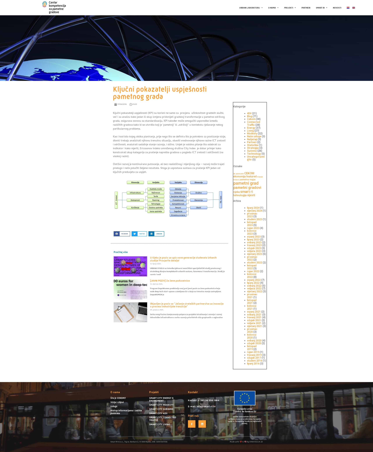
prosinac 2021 (252, 296)
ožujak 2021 (254, 320)
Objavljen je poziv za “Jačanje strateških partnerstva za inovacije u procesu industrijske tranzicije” (187, 305)
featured (251, 176)
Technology (254, 153)
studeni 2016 (254, 360)
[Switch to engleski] (353, 8)
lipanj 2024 (253, 207)
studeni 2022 (254, 262)
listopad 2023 (251, 224)
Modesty (252, 133)
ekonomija (239, 176)
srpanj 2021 (254, 311)
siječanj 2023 (254, 253)
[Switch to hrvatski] (348, 8)
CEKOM (249, 173)
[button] (122, 233)
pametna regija (247, 179)
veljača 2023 (254, 251)
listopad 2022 (251, 267)
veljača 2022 (254, 288)
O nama (115, 392)
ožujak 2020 (254, 343)
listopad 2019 (251, 348)
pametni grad (245, 183)
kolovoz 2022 (251, 275)
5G (234, 174)
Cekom (251, 119)
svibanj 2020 (254, 340)
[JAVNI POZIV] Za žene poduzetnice (170, 280)
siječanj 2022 (254, 291)
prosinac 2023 (252, 215)
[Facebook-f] (191, 424)
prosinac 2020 (252, 330)
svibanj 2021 (254, 314)
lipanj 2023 (253, 239)
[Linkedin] (202, 424)
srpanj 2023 (254, 236)
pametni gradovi (247, 187)
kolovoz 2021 (251, 307)
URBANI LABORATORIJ (249, 7)
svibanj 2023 (254, 242)
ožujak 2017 (254, 357)
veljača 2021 (254, 323)
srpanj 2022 (254, 279)
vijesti (251, 195)
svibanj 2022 (254, 285)
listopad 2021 (251, 302)
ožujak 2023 (254, 248)
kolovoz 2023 (251, 232)
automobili (240, 174)
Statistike (252, 145)
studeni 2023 (254, 219)
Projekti (154, 392)
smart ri (246, 191)
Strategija (253, 147)
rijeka (236, 191)
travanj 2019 (254, 354)
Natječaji (252, 139)
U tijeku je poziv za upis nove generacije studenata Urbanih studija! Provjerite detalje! (183, 259)
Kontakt (193, 392)
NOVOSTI (337, 7)
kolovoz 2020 (251, 336)
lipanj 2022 (253, 282)
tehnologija (240, 195)
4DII (249, 113)
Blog (249, 116)
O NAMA (272, 7)
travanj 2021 (254, 317)
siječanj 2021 (254, 326)
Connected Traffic (253, 123)
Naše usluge (254, 136)
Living (250, 130)
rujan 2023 (253, 227)
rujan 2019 (253, 351)
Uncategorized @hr (255, 158)
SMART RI (320, 7)
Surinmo (252, 150)
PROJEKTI (288, 7)
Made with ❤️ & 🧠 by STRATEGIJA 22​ (246, 441)
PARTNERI (305, 7)
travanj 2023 (254, 245)
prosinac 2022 (252, 258)
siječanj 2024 (254, 210)
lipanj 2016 (253, 363)
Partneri (252, 142)
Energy (251, 127)
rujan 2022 (253, 271)
